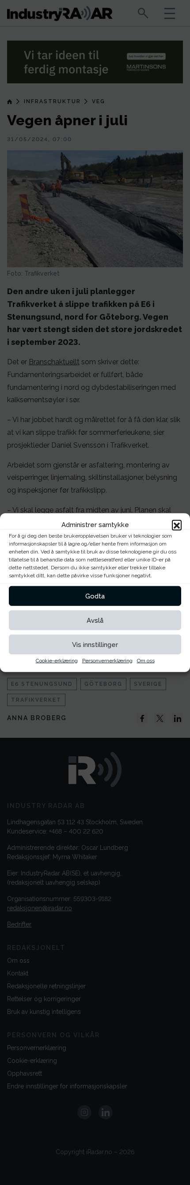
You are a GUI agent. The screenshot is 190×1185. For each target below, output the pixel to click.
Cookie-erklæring (57, 661)
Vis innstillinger (95, 644)
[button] (176, 524)
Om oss (146, 661)
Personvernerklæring (107, 661)
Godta (95, 596)
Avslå (95, 620)
